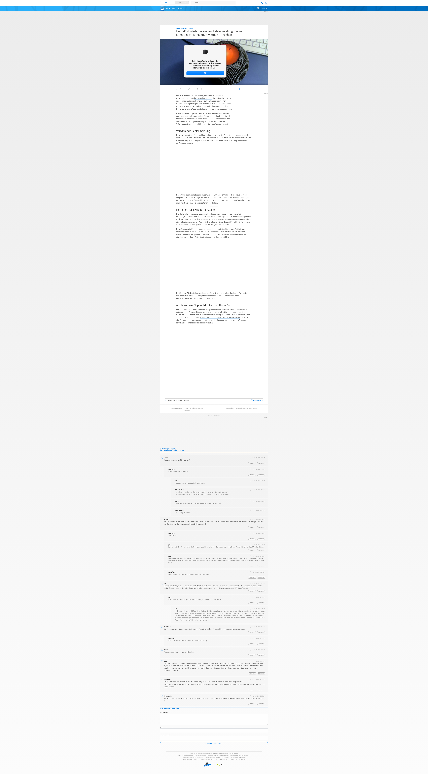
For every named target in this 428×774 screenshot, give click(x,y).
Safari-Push (242, 759)
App (261, 2)
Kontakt (266, 2)
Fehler (210, 415)
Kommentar (164, 712)
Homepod (217, 415)
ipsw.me (179, 296)
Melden (252, 463)
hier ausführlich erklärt (203, 98)
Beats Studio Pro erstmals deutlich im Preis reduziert (241, 408)
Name (162, 727)
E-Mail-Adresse (165, 734)
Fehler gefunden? (258, 400)
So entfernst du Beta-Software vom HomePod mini (220, 317)
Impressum (222, 759)
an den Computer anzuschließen (219, 109)
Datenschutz (233, 759)
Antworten (261, 463)
